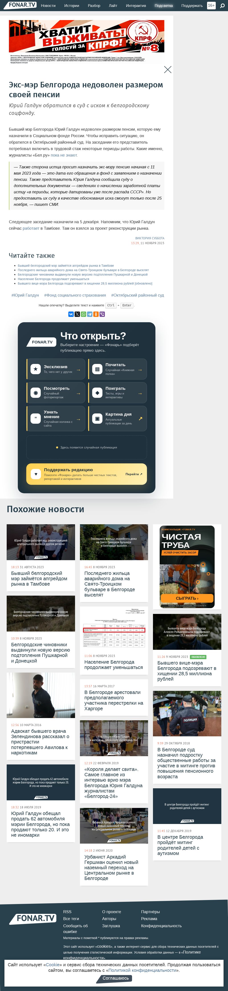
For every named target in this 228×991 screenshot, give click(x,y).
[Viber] (102, 314)
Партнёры (150, 912)
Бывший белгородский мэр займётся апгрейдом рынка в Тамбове (66, 266)
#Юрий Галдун (25, 295)
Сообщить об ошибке (75, 928)
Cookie (52, 965)
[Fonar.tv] (20, 5)
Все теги (71, 918)
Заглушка (111, 926)
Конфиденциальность (161, 926)
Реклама (149, 918)
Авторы (109, 918)
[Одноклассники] (96, 314)
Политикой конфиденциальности (142, 970)
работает (31, 228)
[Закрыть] (167, 69)
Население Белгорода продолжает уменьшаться (53, 279)
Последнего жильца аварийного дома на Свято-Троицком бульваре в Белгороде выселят (83, 270)
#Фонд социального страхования (75, 295)
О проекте (111, 912)
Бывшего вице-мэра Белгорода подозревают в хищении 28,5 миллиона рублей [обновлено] (85, 283)
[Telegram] (89, 314)
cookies (104, 946)
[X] (77, 314)
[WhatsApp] (83, 314)
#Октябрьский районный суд (137, 295)
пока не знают (64, 155)
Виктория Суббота (149, 238)
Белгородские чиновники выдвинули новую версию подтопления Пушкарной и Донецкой (83, 275)
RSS (67, 912)
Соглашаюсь (116, 978)
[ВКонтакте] (71, 314)
